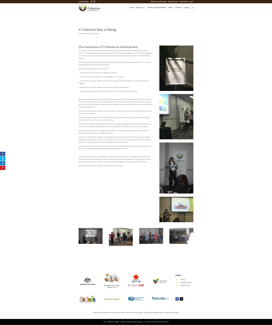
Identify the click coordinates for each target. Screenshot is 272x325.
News (170, 7)
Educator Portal (173, 1)
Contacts (178, 7)
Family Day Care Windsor (171, 312)
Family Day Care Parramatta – (135, 312)
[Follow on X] (181, 299)
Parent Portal (184, 1)
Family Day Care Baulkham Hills (153, 312)
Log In (191, 1)
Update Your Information (159, 1)
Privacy (182, 280)
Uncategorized (84, 33)
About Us (139, 7)
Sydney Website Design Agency (132, 322)
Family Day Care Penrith (117, 312)
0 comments (95, 33)
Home (132, 7)
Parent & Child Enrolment (157, 7)
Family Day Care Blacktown (101, 312)
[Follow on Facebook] (177, 299)
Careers (186, 7)
